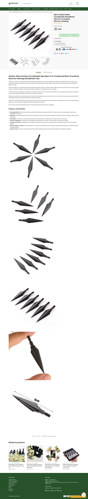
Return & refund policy (13, 480)
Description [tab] (38, 72)
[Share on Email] (61, 53)
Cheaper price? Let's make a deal (78, 496)
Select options (17, 471)
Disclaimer (11, 490)
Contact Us (11, 489)
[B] (60, 29)
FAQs (10, 487)
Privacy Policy (11, 483)
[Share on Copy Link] (68, 53)
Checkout (77, 4)
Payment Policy (12, 485)
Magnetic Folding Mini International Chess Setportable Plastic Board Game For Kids (70, 466)
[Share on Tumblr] (64, 53)
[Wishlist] (23, 447)
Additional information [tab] (47, 72)
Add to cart (69, 35)
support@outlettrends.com (53, 480)
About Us (10, 486)
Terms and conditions (13, 482)
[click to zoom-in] (30, 35)
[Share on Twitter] (57, 53)
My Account (71, 4)
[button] (49, 35)
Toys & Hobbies (53, 436)
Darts (48, 436)
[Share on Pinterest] (59, 53)
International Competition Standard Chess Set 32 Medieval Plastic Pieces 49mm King (34, 466)
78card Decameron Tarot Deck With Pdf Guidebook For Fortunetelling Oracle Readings (52, 466)
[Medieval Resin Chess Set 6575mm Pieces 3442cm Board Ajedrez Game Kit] (17, 454)
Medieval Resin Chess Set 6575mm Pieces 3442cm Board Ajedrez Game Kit (16, 466)
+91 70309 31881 (52, 479)
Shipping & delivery (12, 479)
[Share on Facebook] (55, 53)
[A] (56, 29)
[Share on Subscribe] (66, 53)
